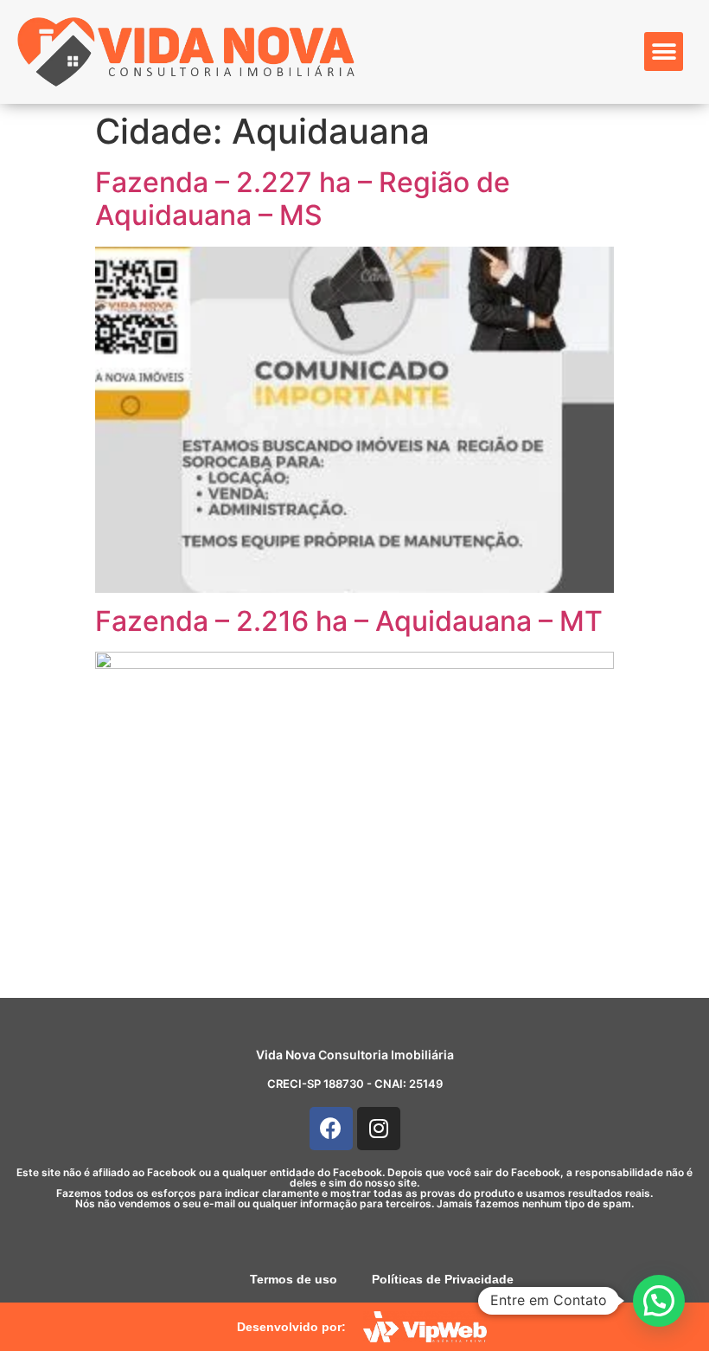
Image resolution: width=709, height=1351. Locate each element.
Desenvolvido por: (291, 1327)
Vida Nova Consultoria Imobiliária (355, 1054)
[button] (663, 51)
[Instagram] (378, 1128)
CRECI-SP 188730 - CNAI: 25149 (355, 1083)
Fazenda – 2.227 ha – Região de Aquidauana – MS (302, 198)
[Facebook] (331, 1128)
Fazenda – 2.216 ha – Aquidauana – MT (349, 621)
